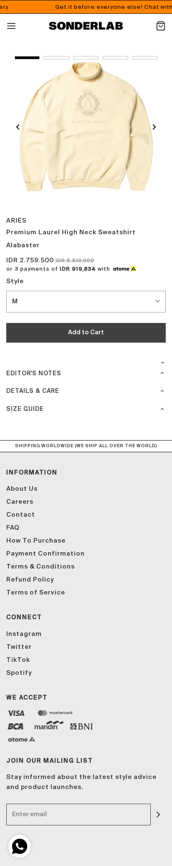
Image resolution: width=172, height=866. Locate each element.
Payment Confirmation (45, 554)
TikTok (18, 660)
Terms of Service (35, 592)
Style (15, 281)
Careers (19, 502)
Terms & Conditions (40, 567)
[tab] (86, 359)
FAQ (13, 528)
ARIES (16, 220)
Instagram (24, 634)
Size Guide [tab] (25, 409)
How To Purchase (36, 541)
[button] (27, 57)
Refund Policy (30, 579)
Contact (20, 515)
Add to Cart (86, 332)
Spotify (19, 673)
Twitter (19, 647)
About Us (22, 489)
